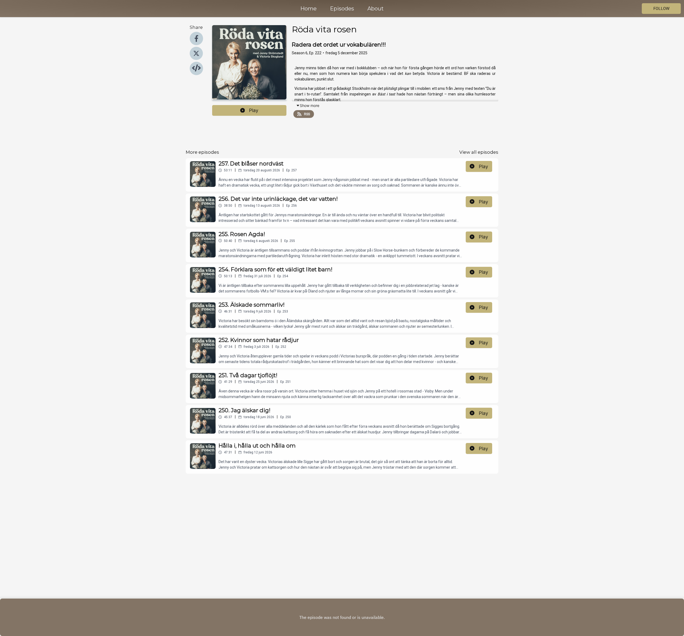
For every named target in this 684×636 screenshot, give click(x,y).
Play (253, 110)
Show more (309, 105)
